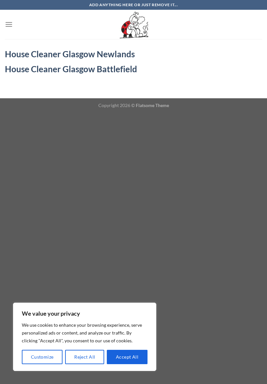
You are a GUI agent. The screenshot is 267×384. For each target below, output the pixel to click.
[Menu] (9, 24)
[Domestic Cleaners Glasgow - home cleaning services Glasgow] (133, 24)
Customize (42, 357)
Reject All (84, 357)
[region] (84, 337)
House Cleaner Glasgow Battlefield (71, 69)
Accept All (127, 357)
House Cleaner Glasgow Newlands (70, 54)
